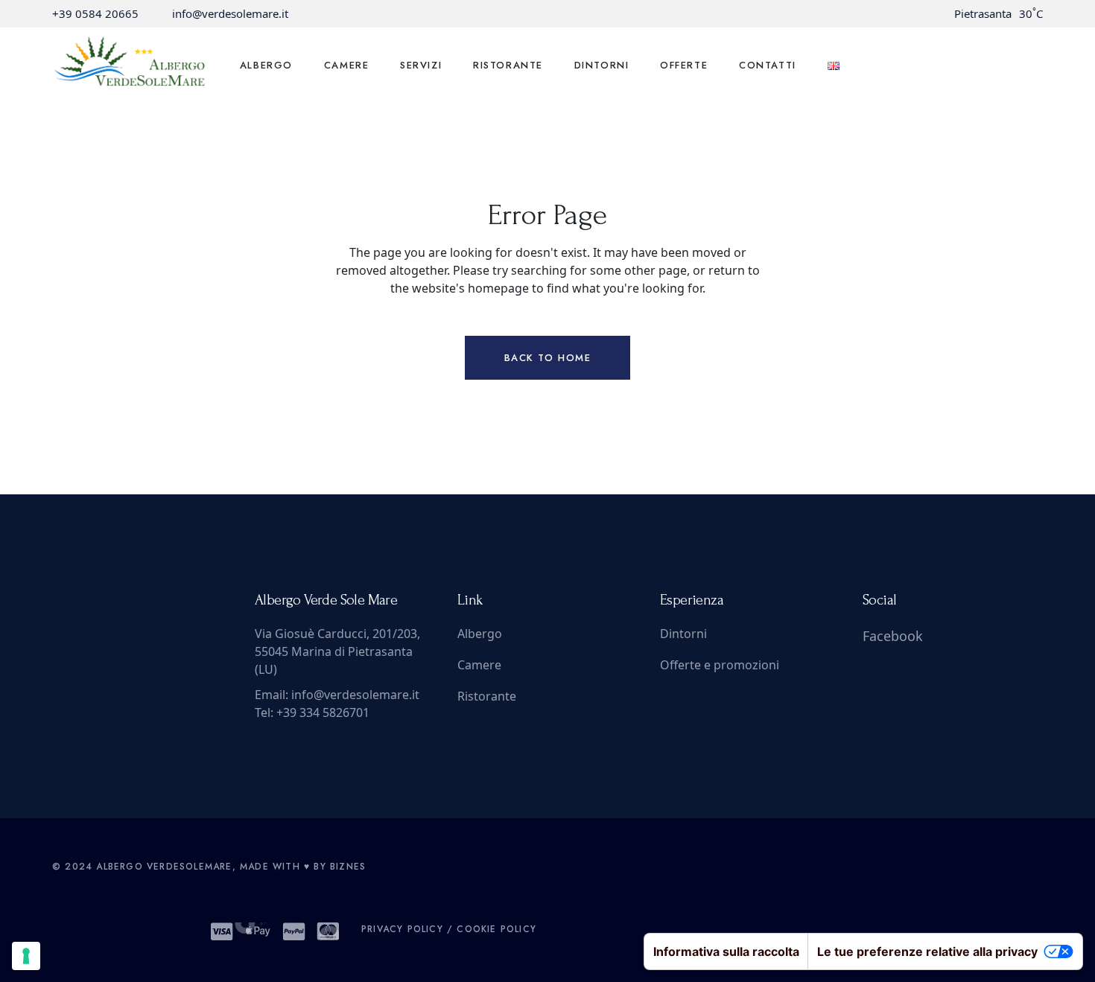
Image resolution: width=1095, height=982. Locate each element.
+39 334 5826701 (322, 712)
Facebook (893, 636)
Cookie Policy (496, 929)
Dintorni (683, 633)
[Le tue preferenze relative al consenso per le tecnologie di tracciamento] (26, 956)
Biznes (348, 866)
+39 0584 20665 (95, 13)
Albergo (479, 633)
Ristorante (486, 696)
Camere (479, 665)
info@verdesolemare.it (230, 13)
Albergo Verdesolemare (164, 866)
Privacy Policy (402, 929)
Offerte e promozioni (719, 665)
